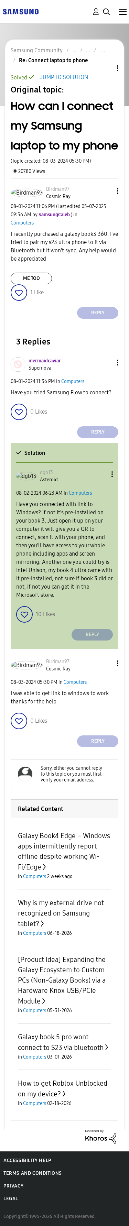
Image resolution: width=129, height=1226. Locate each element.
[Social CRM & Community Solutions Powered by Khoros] (100, 1136)
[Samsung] (21, 11)
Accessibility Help (27, 1160)
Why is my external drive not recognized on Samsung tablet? (61, 913)
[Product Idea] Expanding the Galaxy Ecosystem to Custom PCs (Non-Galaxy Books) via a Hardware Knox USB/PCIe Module (62, 980)
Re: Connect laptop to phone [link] (53, 60)
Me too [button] (31, 278)
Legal (10, 1199)
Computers (22, 223)
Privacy (13, 1186)
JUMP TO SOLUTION (64, 77)
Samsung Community (37, 50)
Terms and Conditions (32, 1173)
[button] (106, 191)
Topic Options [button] (106, 68)
